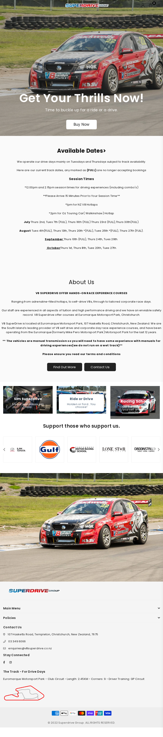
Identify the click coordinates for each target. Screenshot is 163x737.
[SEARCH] (12, 5)
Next (159, 449)
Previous (4, 449)
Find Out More (64, 367)
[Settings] (157, 5)
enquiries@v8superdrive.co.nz (30, 648)
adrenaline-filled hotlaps (49, 302)
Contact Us (100, 367)
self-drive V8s (82, 302)
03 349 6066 (17, 641)
